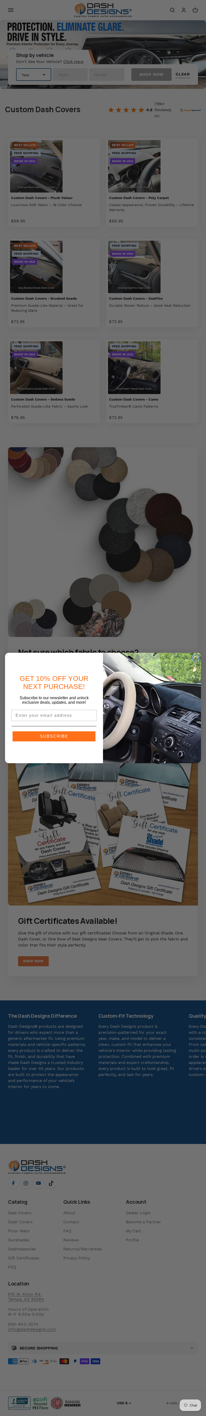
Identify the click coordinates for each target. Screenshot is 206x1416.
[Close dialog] (195, 658)
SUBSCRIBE (54, 736)
